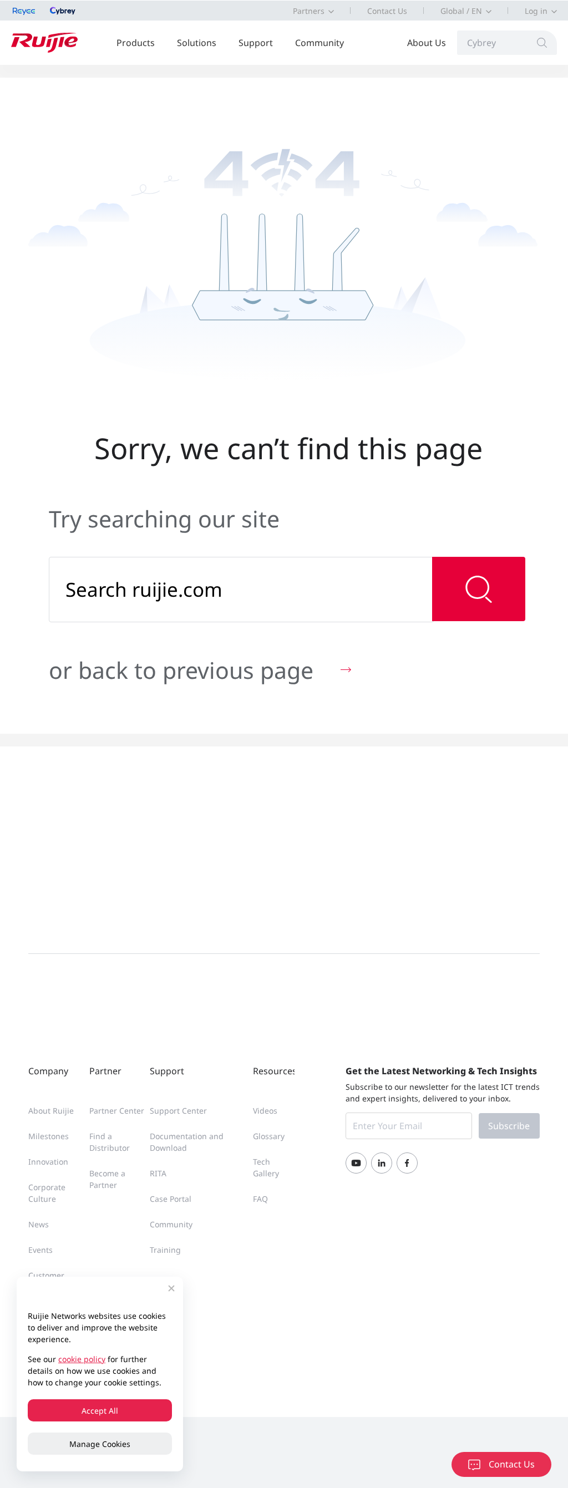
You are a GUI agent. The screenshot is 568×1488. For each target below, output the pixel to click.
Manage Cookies (99, 1444)
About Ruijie (51, 1110)
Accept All (100, 1410)
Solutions (196, 43)
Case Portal (170, 1199)
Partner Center (116, 1110)
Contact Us (387, 11)
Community (319, 43)
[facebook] (407, 1163)
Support (256, 43)
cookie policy (81, 1359)
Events (40, 1250)
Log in (536, 11)
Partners (308, 11)
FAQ (260, 1199)
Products (135, 43)
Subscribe (509, 1126)
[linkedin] (381, 1163)
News (38, 1224)
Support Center (178, 1110)
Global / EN (461, 11)
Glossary (269, 1136)
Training (165, 1250)
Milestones (48, 1136)
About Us (426, 43)
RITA (158, 1173)
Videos (265, 1110)
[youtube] (356, 1163)
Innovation (48, 1161)
